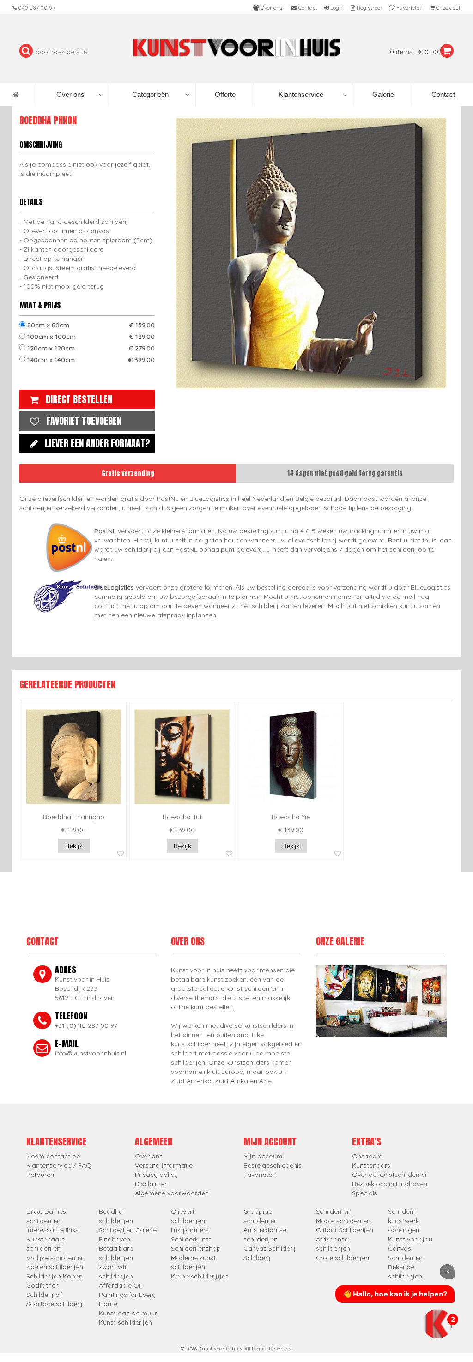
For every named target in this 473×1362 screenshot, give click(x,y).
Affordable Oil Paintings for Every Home (127, 1294)
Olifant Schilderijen (344, 1230)
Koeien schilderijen (54, 1267)
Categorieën (150, 94)
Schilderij (257, 1258)
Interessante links (52, 1230)
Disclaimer (151, 1184)
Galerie (382, 94)
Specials (364, 1193)
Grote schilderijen (342, 1258)
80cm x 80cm (90, 325)
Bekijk (74, 846)
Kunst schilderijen (125, 1322)
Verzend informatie (164, 1165)
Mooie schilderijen (343, 1221)
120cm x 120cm (90, 348)
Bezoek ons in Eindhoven (389, 1184)
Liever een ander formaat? (97, 443)
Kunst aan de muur (128, 1313)
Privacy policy (156, 1174)
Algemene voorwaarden (172, 1193)
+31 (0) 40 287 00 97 (86, 1025)
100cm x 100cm (90, 336)
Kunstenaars (371, 1165)
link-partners (190, 1230)
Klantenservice (301, 94)
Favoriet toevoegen (83, 421)
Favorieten (259, 1174)
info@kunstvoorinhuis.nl (90, 1053)
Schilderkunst (191, 1239)
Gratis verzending (128, 473)
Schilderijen (333, 1211)
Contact (442, 94)
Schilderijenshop (196, 1248)
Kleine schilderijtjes (200, 1276)
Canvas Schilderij (269, 1248)
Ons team (367, 1156)
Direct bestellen (79, 399)
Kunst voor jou (410, 1239)
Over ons (70, 94)
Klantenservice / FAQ (58, 1165)
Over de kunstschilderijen (390, 1174)
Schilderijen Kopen (54, 1276)
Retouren (40, 1174)
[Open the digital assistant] (437, 1323)
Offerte (224, 94)
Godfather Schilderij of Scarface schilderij (54, 1294)
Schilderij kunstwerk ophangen (403, 1220)
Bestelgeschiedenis (272, 1165)
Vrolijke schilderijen (55, 1258)
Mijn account (263, 1156)
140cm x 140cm (90, 360)
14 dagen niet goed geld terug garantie (345, 473)
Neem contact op (53, 1156)
